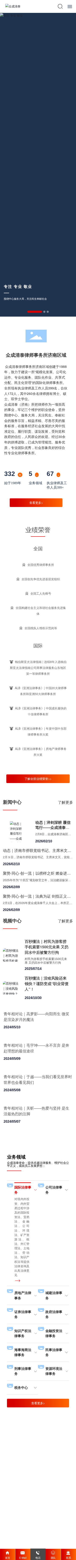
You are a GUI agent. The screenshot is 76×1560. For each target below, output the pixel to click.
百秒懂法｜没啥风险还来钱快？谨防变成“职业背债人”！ (46, 983)
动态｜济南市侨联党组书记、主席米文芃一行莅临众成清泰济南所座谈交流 (37, 852)
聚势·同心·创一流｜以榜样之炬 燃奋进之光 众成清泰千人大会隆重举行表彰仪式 (37, 875)
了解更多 (65, 802)
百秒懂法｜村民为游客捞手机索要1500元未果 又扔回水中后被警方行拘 (46, 947)
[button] (34, 312)
